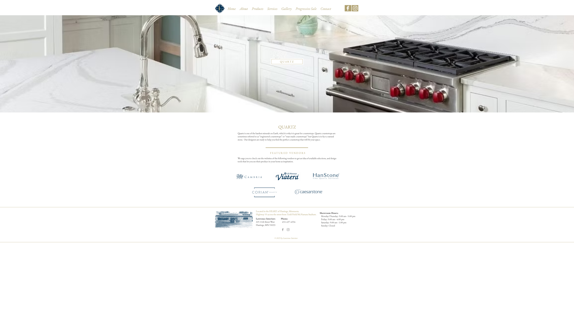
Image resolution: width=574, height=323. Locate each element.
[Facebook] (348, 8)
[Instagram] (355, 8)
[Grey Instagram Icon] (288, 229)
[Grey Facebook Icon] (283, 229)
